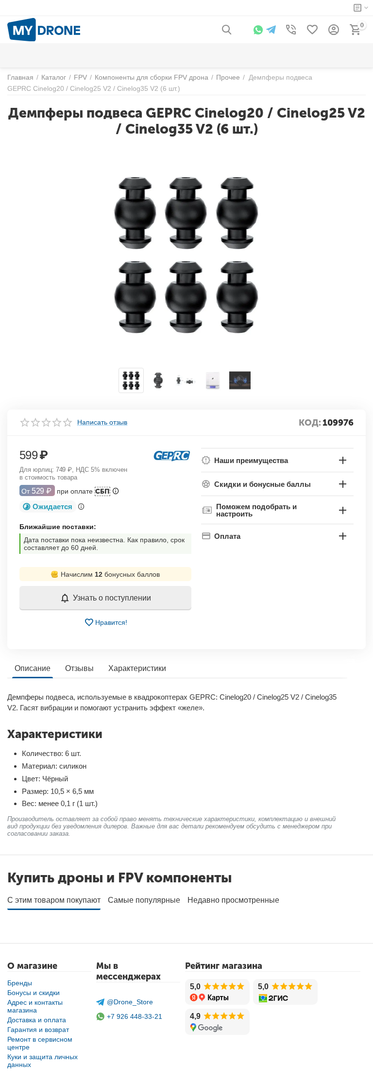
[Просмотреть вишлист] (312, 29)
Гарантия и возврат (38, 1029)
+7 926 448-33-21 (134, 1016)
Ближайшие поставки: (57, 527)
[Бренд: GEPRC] (172, 455)
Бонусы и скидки (33, 993)
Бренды (19, 983)
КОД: (310, 422)
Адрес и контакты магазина (35, 1006)
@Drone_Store (130, 1002)
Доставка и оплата (36, 1020)
